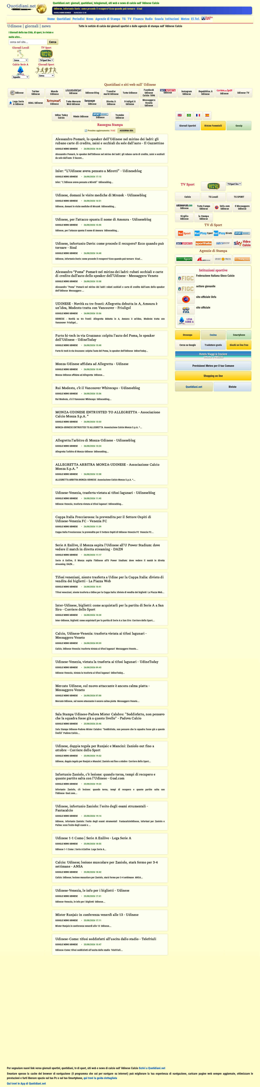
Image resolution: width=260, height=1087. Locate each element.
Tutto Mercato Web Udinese (73, 102)
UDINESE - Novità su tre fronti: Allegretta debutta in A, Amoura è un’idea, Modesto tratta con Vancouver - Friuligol (106, 306)
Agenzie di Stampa (107, 19)
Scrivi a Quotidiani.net (152, 1068)
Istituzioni (172, 19)
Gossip (239, 125)
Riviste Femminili (213, 125)
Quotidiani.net (194, 387)
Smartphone (239, 334)
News (89, 19)
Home (51, 19)
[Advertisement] (157, 55)
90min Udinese (81, 116)
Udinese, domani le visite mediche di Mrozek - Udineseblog (100, 195)
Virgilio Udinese (184, 217)
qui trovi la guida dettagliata (100, 1078)
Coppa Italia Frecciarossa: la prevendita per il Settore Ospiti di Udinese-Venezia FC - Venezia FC (103, 519)
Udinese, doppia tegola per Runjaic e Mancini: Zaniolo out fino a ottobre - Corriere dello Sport (104, 748)
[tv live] (46, 54)
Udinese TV (243, 92)
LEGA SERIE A (189, 320)
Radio (149, 19)
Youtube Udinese (119, 116)
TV (129, 19)
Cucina (213, 334)
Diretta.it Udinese (111, 102)
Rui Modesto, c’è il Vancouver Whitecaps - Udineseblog (97, 388)
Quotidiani (64, 19)
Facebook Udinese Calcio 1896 (149, 93)
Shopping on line (213, 376)
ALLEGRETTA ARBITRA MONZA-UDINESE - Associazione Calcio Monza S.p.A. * (107, 467)
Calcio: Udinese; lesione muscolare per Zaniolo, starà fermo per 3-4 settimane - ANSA (106, 865)
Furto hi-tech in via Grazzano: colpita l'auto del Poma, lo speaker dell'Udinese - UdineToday (105, 338)
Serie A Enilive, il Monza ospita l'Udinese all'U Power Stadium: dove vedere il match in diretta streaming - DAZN (107, 547)
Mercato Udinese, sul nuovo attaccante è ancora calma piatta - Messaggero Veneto (102, 688)
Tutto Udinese (130, 92)
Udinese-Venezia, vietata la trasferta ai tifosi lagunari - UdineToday (106, 662)
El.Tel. (195, 19)
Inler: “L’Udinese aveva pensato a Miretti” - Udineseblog (98, 171)
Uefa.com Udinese (225, 207)
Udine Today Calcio (61, 116)
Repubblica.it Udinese (206, 92)
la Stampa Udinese (203, 217)
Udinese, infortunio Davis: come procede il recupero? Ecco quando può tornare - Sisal (109, 246)
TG (124, 19)
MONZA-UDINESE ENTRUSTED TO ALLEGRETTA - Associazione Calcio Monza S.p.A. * (107, 414)
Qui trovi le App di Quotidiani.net (26, 1083)
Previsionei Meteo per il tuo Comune (213, 365)
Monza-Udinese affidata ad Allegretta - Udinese (91, 364)
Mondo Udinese (54, 92)
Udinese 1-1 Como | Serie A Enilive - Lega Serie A (93, 838)
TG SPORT (239, 196)
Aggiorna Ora (126, 130)
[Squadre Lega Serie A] (21, 70)
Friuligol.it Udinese (129, 102)
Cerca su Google (188, 345)
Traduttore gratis (213, 345)
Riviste (232, 387)
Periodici (79, 19)
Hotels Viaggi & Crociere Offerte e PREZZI (213, 355)
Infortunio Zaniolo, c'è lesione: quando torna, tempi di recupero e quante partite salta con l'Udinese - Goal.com (105, 777)
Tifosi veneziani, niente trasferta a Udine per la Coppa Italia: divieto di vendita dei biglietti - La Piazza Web (109, 579)
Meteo (185, 19)
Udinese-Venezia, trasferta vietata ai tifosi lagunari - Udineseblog (105, 493)
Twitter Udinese (35, 92)
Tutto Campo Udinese (203, 207)
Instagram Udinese (186, 92)
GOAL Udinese (35, 102)
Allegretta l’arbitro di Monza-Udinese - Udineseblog (95, 441)
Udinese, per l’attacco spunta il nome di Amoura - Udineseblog (103, 220)
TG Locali (213, 196)
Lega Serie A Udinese (18, 102)
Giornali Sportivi (187, 125)
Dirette (229, 233)
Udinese (19, 92)
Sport (210, 233)
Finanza (138, 19)
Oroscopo (187, 334)
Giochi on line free (239, 345)
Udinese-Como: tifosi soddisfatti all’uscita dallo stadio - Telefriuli (105, 939)
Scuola (159, 19)
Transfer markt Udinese (111, 92)
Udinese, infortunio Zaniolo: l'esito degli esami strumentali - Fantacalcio (101, 808)
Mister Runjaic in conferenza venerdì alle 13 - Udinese (96, 915)
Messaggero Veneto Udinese (149, 103)
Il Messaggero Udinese (242, 207)
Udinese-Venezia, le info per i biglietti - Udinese (92, 891)
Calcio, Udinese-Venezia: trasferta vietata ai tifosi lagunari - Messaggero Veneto (101, 636)
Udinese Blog (92, 92)
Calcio (187, 196)
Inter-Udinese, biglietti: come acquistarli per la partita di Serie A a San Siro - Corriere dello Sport (109, 608)
